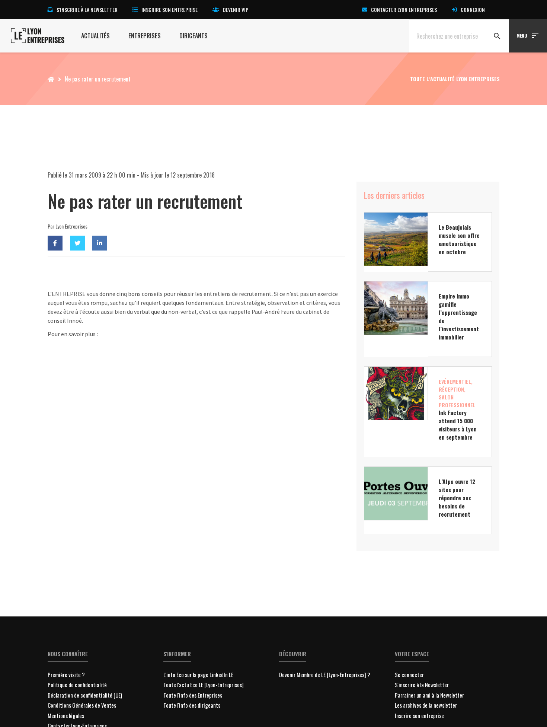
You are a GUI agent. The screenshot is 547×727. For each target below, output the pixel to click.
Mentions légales (66, 715)
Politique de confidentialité (77, 684)
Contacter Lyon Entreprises (404, 9)
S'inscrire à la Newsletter (422, 684)
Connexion (473, 9)
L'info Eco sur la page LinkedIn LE (198, 674)
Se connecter (409, 674)
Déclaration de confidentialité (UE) (85, 695)
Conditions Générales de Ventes (82, 705)
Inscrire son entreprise (169, 9)
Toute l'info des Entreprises (192, 695)
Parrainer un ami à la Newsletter (429, 695)
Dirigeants (193, 35)
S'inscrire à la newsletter (87, 9)
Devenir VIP (236, 9)
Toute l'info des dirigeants (191, 705)
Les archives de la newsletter (426, 705)
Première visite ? (66, 674)
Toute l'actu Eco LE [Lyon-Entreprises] (203, 684)
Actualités (95, 35)
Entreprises (144, 35)
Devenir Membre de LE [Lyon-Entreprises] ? (324, 674)
